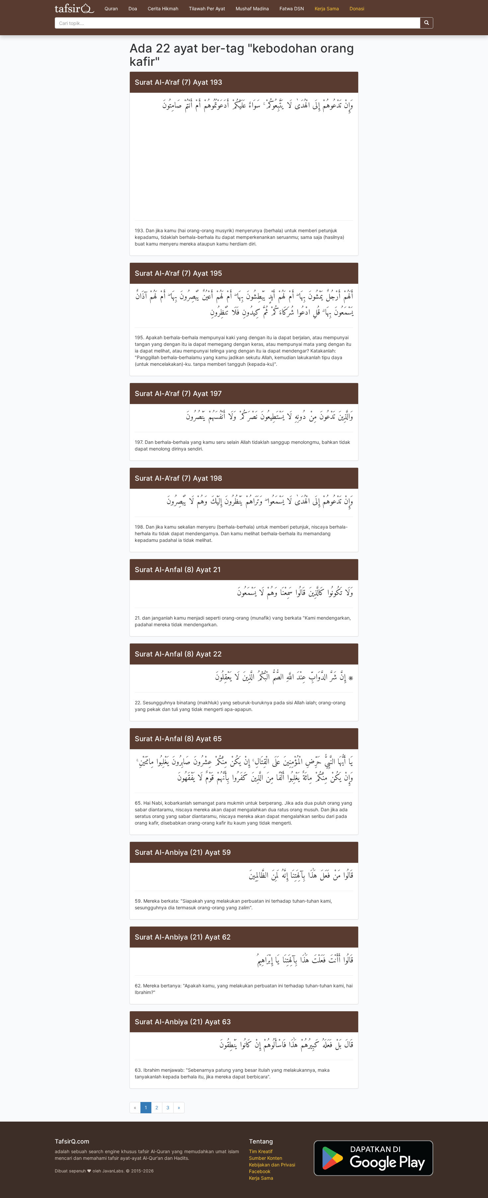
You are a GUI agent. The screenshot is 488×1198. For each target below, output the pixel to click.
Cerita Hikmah (163, 8)
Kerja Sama (327, 8)
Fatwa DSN (292, 8)
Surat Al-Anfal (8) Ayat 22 (178, 654)
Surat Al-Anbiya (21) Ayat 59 (183, 852)
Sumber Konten (265, 1158)
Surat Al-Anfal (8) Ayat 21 (178, 569)
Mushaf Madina (252, 8)
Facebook (260, 1171)
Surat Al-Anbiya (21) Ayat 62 (183, 937)
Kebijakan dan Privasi (272, 1164)
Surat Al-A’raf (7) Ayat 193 (178, 82)
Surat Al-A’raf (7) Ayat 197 (178, 393)
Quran (111, 8)
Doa (132, 8)
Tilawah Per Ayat (207, 8)
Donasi (357, 8)
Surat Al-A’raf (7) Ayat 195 (178, 273)
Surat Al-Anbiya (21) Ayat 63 (183, 1022)
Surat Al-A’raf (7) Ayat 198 (178, 478)
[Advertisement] (244, 167)
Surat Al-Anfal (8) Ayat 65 (178, 739)
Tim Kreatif (261, 1151)
